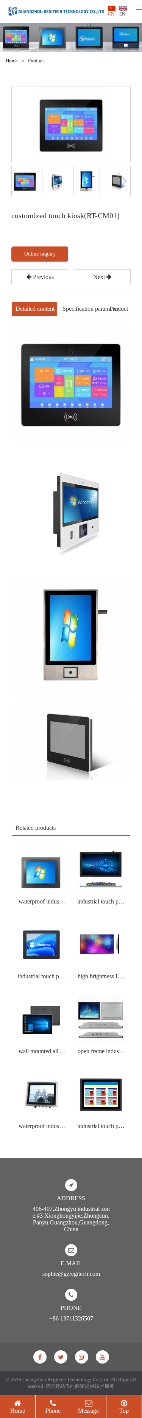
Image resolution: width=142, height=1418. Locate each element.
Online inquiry (40, 254)
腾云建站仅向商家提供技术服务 (79, 1386)
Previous (42, 277)
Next (99, 277)
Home (12, 61)
